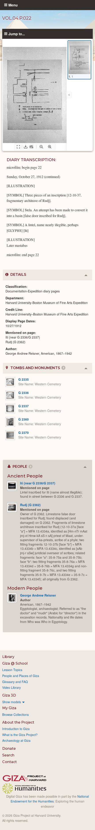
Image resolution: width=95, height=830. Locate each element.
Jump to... (16, 34)
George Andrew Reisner (38, 595)
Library (8, 657)
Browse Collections (15, 714)
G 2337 (23, 406)
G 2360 (23, 419)
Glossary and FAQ (15, 681)
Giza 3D (9, 695)
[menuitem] (47, 702)
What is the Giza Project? (20, 734)
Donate (9, 748)
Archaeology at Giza (16, 740)
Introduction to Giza (16, 728)
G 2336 (23, 392)
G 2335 (23, 379)
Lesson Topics (12, 670)
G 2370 (23, 432)
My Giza (9, 708)
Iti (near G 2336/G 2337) (37, 483)
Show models (11, 702)
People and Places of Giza (20, 675)
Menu (13, 5)
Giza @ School (15, 663)
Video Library (11, 687)
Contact (9, 762)
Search (8, 755)
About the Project (18, 722)
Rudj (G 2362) (30, 505)
